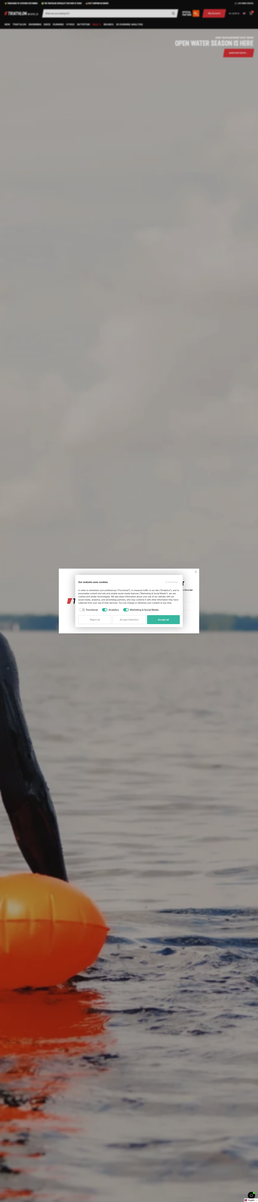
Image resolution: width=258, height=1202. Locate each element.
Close (196, 572)
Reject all (95, 619)
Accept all (163, 619)
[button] (251, 1200)
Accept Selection (129, 619)
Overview (173, 582)
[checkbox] (88, 610)
